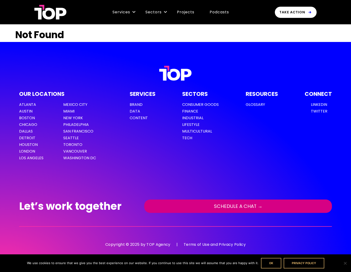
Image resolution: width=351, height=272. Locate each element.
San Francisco (78, 131)
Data (135, 111)
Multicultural (197, 131)
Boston (27, 118)
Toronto (72, 144)
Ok (271, 263)
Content (139, 118)
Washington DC (79, 158)
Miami (68, 111)
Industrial (192, 118)
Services (121, 12)
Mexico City (75, 104)
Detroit (27, 138)
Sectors (153, 12)
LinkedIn (319, 104)
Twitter (319, 111)
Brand (136, 104)
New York (73, 118)
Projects (185, 12)
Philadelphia (76, 124)
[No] (345, 263)
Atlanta (27, 104)
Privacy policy (304, 263)
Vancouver (75, 151)
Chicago (28, 124)
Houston (28, 144)
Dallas (26, 131)
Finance (190, 111)
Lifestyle (191, 124)
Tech (187, 138)
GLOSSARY (255, 104)
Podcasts (219, 12)
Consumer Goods (200, 104)
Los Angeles (31, 158)
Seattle (71, 138)
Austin (25, 111)
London (27, 151)
